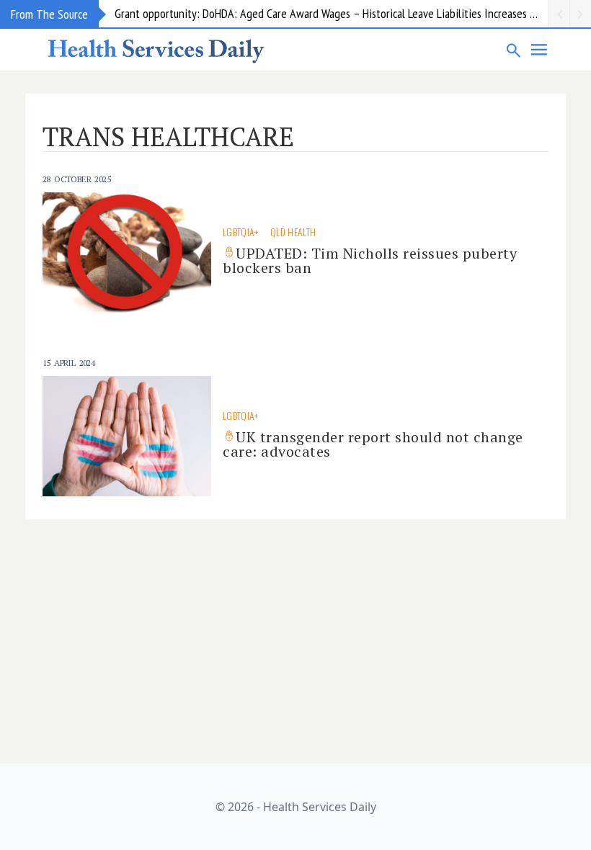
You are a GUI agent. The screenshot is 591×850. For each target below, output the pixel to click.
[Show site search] (514, 49)
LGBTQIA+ (241, 231)
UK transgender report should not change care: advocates (373, 444)
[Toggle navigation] (539, 49)
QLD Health (293, 231)
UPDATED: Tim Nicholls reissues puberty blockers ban (370, 260)
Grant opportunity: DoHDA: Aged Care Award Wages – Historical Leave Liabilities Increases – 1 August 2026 (331, 13)
